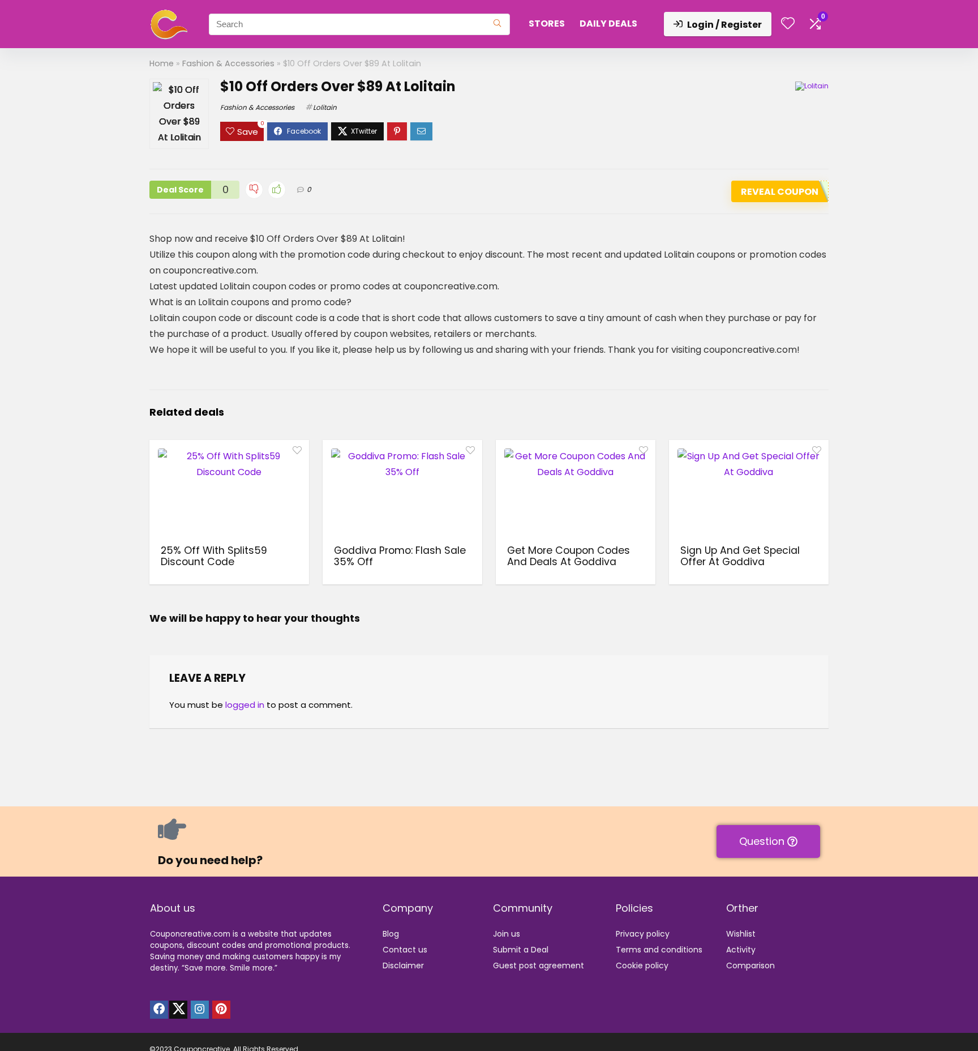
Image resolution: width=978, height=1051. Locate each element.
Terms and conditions (659, 949)
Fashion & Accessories (228, 63)
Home (161, 63)
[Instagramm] (200, 1010)
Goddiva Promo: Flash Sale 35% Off (400, 556)
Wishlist (741, 933)
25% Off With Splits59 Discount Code (214, 556)
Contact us (405, 949)
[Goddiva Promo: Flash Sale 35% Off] (402, 490)
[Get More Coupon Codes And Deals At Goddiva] (575, 490)
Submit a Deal (520, 949)
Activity (741, 949)
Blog (391, 933)
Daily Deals (608, 23)
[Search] (497, 24)
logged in (244, 705)
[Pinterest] (221, 1010)
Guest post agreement (538, 965)
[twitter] (178, 1010)
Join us (506, 933)
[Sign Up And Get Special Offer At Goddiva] (748, 490)
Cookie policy (642, 965)
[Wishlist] (788, 24)
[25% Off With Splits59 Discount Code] (229, 490)
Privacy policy (643, 933)
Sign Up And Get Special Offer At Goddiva (740, 556)
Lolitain (325, 107)
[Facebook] (159, 1010)
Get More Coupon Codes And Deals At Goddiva (568, 556)
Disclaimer (403, 965)
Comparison (750, 965)
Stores (547, 23)
